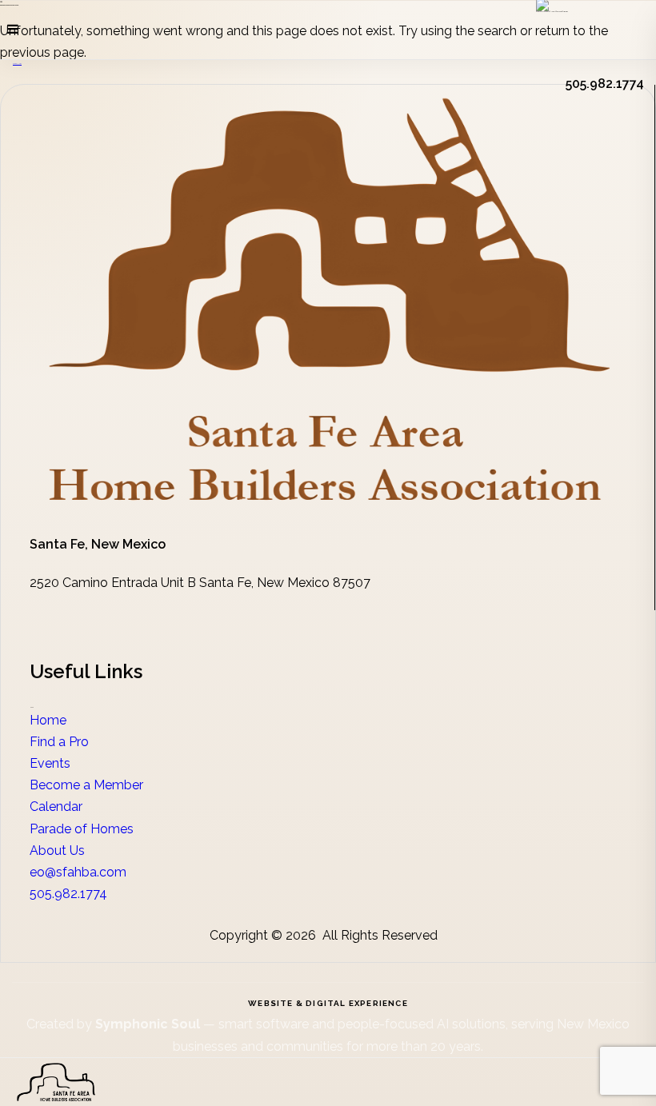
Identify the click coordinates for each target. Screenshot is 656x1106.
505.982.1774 (68, 893)
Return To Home (17, 63)
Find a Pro (59, 741)
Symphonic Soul (149, 1024)
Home (48, 720)
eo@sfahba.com (78, 872)
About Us (57, 850)
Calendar (56, 806)
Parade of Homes (82, 828)
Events (50, 763)
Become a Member (86, 785)
